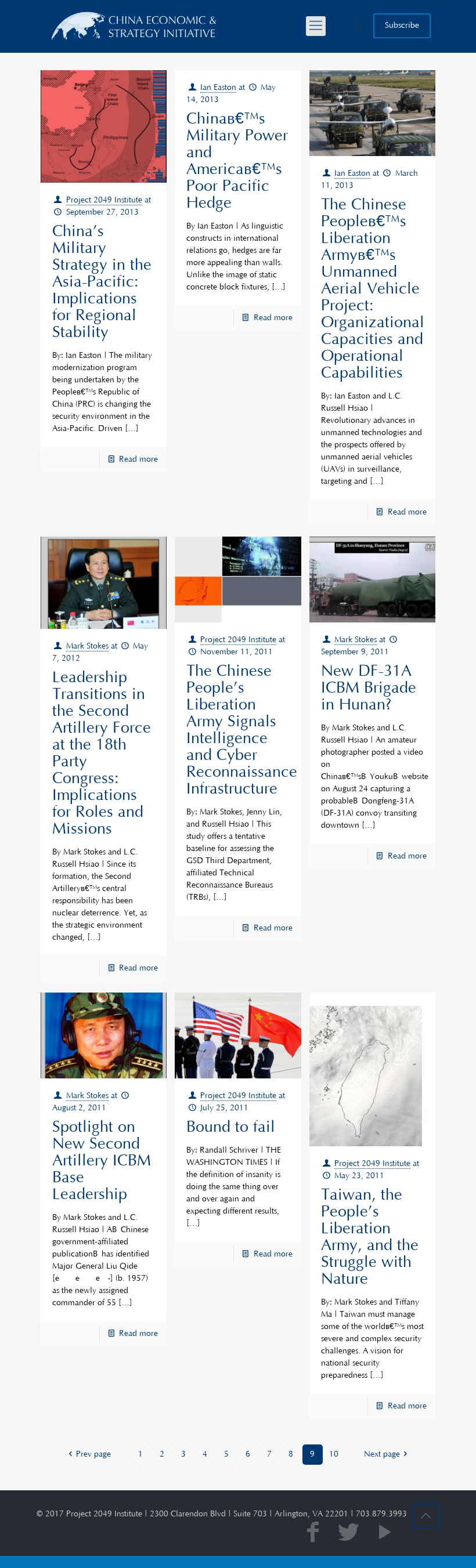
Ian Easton (218, 87)
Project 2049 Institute (104, 200)
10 (333, 1454)
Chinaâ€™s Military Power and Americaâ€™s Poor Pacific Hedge (237, 161)
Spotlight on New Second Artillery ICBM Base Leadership (101, 1160)
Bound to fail (230, 1127)
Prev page (93, 1454)
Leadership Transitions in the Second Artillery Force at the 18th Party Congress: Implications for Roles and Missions (101, 753)
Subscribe (402, 25)
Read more (138, 459)
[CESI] (134, 26)
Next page (382, 1454)
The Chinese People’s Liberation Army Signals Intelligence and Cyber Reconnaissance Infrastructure (241, 730)
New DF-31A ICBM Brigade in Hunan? (368, 688)
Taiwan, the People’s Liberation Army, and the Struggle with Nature (370, 1237)
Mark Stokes (87, 646)
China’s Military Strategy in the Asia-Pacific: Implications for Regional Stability (102, 282)
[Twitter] (349, 1533)
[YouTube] (385, 1533)
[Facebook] (313, 1533)
